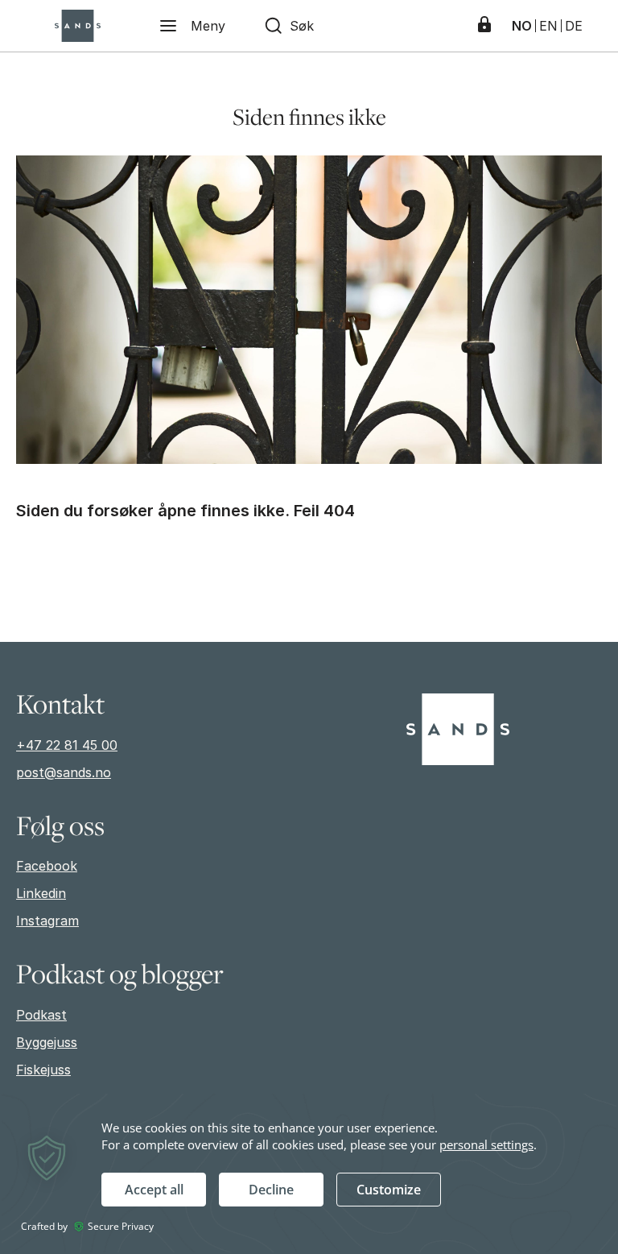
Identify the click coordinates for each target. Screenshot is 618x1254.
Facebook (46, 866)
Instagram (47, 921)
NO (522, 25)
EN (548, 25)
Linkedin (41, 893)
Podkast (41, 1015)
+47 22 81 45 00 (66, 745)
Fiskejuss (43, 1070)
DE (574, 25)
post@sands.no (63, 772)
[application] (309, 1173)
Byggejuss (46, 1042)
